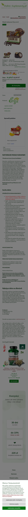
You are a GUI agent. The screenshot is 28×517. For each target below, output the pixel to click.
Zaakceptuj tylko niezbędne (14, 500)
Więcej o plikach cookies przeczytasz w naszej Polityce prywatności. (12, 495)
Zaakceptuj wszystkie (14, 508)
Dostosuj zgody (14, 504)
